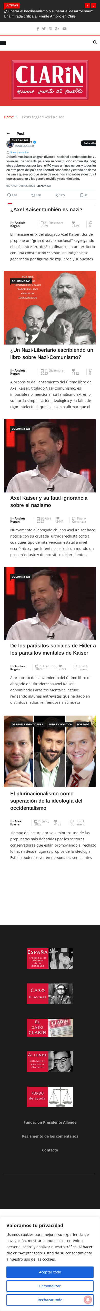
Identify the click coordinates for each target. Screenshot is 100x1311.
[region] (50, 1264)
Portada (83, 724)
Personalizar (50, 1285)
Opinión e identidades (27, 724)
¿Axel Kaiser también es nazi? (46, 209)
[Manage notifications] (88, 1300)
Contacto (50, 1150)
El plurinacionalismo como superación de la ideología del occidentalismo (46, 801)
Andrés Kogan (17, 224)
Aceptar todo (50, 1272)
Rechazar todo (50, 1299)
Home (9, 117)
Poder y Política (60, 724)
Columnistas (21, 281)
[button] (87, 5)
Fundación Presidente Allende (50, 1122)
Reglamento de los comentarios (50, 1136)
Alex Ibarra (15, 822)
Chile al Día (20, 140)
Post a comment (79, 520)
